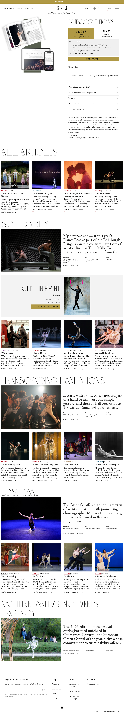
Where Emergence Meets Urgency (49, 608)
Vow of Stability (8, 576)
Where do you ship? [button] (76, 110)
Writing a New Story (73, 353)
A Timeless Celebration (106, 576)
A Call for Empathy (10, 465)
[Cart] (103, 8)
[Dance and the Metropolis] (109, 446)
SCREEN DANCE (6, 350)
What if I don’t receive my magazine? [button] (82, 104)
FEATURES (67, 462)
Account (55, 684)
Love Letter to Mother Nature (12, 195)
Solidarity (25, 224)
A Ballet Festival (102, 194)
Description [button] (73, 67)
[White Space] (15, 334)
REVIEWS (4, 191)
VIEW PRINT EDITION (45, 307)
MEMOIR (4, 573)
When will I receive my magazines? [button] (82, 93)
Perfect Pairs (38, 576)
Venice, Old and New (105, 353)
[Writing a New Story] (78, 334)
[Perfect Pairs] (46, 557)
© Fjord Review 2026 (111, 711)
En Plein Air (69, 576)
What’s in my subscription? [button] (79, 87)
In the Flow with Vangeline (45, 465)
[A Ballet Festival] (109, 175)
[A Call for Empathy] (15, 446)
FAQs (54, 694)
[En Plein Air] (78, 557)
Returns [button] (71, 98)
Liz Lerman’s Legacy (42, 194)
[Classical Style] (46, 334)
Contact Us (56, 689)
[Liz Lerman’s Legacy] (46, 175)
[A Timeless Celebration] (109, 557)
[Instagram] (62, 707)
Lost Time (19, 492)
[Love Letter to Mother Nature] (15, 175)
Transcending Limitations (53, 380)
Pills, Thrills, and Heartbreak (78, 194)
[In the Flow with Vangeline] (46, 446)
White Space (7, 353)
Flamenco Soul (71, 465)
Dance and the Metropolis (107, 465)
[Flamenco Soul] (78, 446)
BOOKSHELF (36, 191)
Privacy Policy (37, 694)
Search (54, 699)
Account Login (93, 684)
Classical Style (39, 353)
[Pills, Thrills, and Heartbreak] (78, 175)
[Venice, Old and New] (109, 334)
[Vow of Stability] (15, 557)
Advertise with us (76, 691)
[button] (86, 8)
